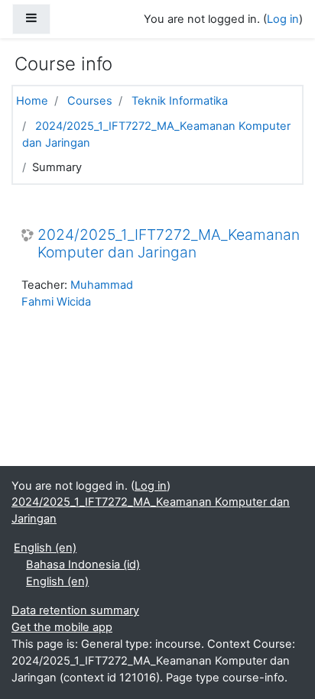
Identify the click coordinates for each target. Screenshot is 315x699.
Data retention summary (75, 610)
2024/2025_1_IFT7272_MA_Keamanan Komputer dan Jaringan (168, 243)
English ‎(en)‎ (45, 548)
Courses (89, 101)
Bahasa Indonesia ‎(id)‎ (83, 564)
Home (32, 101)
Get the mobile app (61, 627)
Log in (283, 19)
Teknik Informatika (180, 101)
